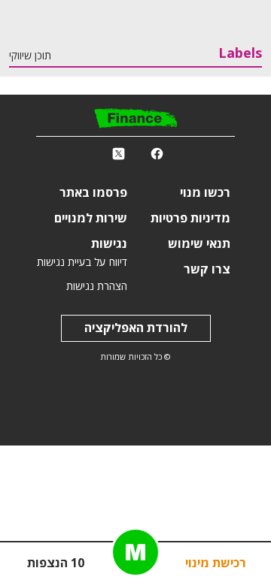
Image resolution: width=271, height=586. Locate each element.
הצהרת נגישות (96, 286)
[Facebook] (157, 154)
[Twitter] (118, 154)
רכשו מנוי (205, 193)
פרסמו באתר (93, 193)
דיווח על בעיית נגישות (82, 262)
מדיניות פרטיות (190, 218)
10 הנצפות (55, 563)
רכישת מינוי (215, 563)
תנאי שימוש (199, 244)
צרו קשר (207, 269)
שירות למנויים (90, 218)
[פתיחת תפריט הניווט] (135, 552)
